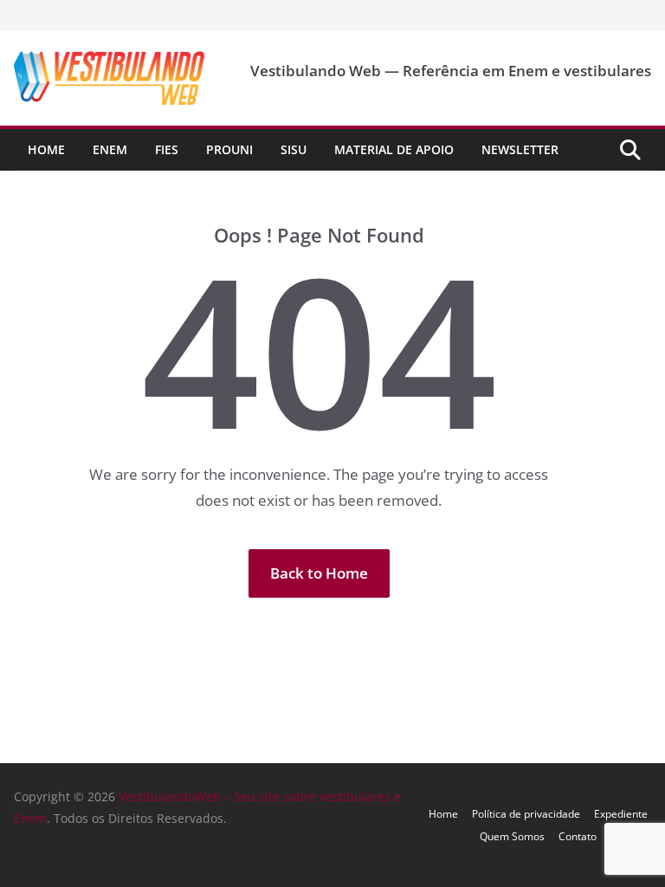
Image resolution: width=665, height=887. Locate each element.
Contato (577, 836)
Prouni (229, 149)
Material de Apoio (394, 149)
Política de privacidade (526, 813)
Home (46, 149)
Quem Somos (512, 836)
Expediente (621, 813)
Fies (166, 149)
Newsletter (519, 149)
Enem (110, 149)
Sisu (294, 149)
